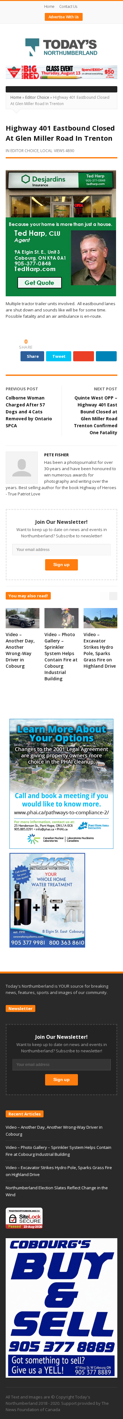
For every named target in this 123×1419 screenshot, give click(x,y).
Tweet (59, 356)
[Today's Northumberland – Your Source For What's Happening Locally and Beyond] (61, 48)
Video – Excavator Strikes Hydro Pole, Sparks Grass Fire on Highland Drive (100, 650)
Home (49, 6)
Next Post (105, 389)
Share (33, 356)
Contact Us (68, 6)
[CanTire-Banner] (61, 72)
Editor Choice (37, 97)
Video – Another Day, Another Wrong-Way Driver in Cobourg (20, 650)
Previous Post (22, 389)
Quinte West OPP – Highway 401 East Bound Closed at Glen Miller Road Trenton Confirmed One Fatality (95, 415)
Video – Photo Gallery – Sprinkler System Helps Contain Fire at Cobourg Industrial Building (61, 656)
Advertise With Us (64, 17)
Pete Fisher (56, 455)
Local (46, 150)
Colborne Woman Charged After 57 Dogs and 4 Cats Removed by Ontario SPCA (29, 412)
